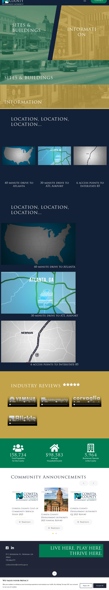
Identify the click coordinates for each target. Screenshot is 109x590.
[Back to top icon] (54, 573)
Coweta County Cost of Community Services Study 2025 (25, 511)
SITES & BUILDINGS (26, 28)
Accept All (99, 585)
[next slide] (93, 483)
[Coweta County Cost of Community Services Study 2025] (27, 496)
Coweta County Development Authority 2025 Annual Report (54, 517)
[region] (54, 583)
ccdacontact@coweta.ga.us (17, 564)
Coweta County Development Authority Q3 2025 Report (83, 511)
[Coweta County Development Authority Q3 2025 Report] (85, 496)
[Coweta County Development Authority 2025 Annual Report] (56, 499)
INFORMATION (82, 32)
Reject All (86, 585)
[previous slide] (83, 483)
